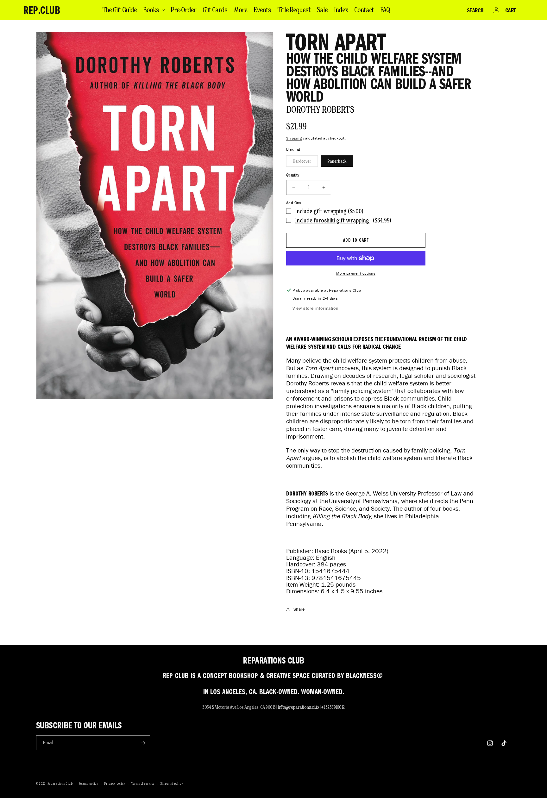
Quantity (292, 175)
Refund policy (88, 783)
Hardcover (305, 162)
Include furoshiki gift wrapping (332, 220)
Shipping (294, 138)
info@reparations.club (298, 707)
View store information (315, 308)
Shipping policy (171, 783)
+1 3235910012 (333, 707)
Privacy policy (114, 783)
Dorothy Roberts (320, 109)
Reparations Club (60, 783)
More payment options (355, 273)
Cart (510, 10)
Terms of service (142, 783)
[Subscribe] (143, 742)
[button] (153, 10)
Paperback (337, 161)
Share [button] (299, 609)
